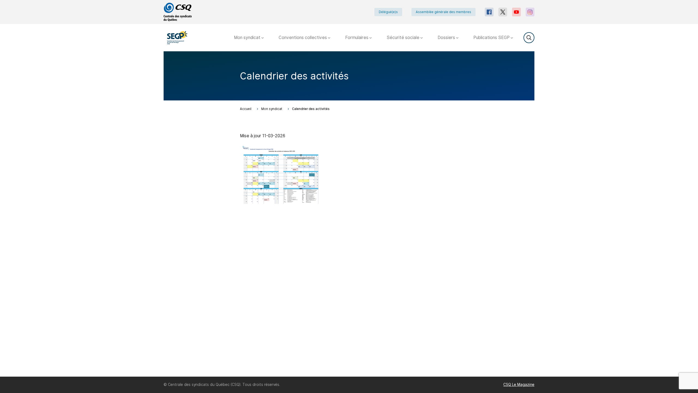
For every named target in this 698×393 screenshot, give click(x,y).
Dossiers (447, 37)
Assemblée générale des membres (443, 12)
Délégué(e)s (388, 12)
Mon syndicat (247, 37)
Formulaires (357, 37)
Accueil (245, 109)
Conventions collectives (303, 37)
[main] (349, 214)
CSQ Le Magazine (518, 384)
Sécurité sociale (403, 37)
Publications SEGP (492, 37)
